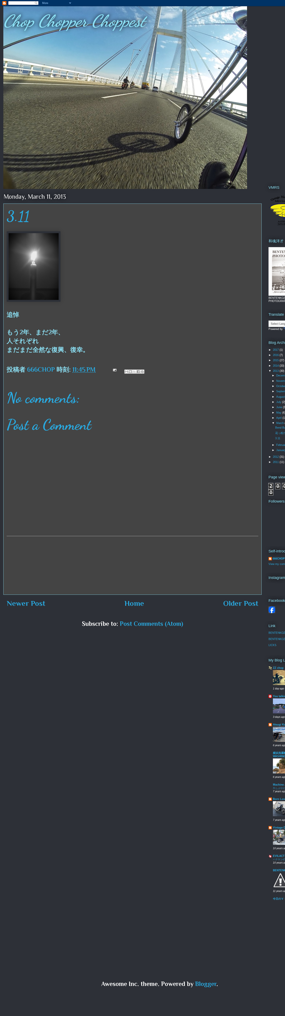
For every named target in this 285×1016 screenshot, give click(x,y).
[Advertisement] (132, 565)
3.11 (277, 438)
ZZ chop (278, 667)
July (279, 402)
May (279, 412)
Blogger (205, 983)
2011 (276, 462)
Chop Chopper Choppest (74, 21)
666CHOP (279, 558)
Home (134, 603)
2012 (276, 456)
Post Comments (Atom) (151, 623)
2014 (276, 365)
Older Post (240, 603)
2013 (276, 370)
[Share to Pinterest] (142, 372)
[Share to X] (134, 372)
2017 (276, 349)
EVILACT (279, 856)
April (279, 417)
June (279, 407)
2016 (276, 355)
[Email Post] (114, 369)
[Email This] (126, 372)
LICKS (272, 645)
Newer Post (26, 603)
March (280, 423)
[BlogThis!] (130, 372)
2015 (276, 360)
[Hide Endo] (272, 612)
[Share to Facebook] (138, 372)
